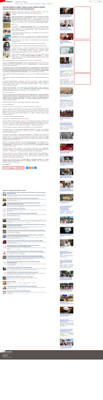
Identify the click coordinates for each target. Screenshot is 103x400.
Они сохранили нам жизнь (27, 130)
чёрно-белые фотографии (30, 81)
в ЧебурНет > (49, 3)
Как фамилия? (17, 139)
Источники (26, 3)
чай (29, 112)
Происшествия (37, 3)
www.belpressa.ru (7, 58)
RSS (10, 357)
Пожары (43, 3)
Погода (31, 3)
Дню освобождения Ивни (35, 52)
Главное (17, 3)
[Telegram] (32, 168)
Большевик (33, 73)
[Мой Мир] (35, 168)
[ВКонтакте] (27, 168)
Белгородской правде (35, 11)
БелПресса (11, 167)
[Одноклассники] (30, 168)
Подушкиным (33, 129)
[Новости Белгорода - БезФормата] (6, 1)
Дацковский (39, 13)
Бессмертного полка (24, 120)
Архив (21, 3)
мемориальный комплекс (12, 153)
